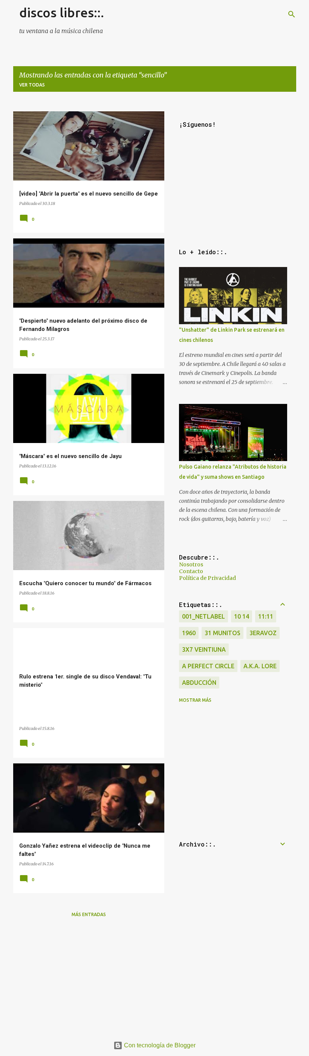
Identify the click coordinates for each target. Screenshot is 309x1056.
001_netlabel (203, 616)
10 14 (241, 616)
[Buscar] (291, 14)
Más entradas (89, 914)
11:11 (265, 616)
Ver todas (32, 84)
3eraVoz (263, 633)
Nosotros (191, 564)
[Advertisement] (88, 976)
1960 (189, 633)
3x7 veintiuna (204, 649)
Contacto (191, 571)
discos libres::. (61, 12)
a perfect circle (208, 666)
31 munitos (222, 633)
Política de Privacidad (207, 578)
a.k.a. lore (260, 666)
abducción (199, 682)
